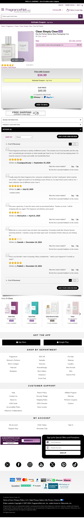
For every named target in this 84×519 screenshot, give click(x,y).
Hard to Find (70, 375)
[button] (3, 9)
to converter (75, 41)
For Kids (71, 357)
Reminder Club (42, 428)
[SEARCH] (80, 16)
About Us (13, 400)
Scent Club (42, 378)
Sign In (60, 5)
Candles (71, 364)
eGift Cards (13, 403)
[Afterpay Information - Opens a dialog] (36, 97)
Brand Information (10, 120)
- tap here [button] (42, 22)
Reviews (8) (7, 129)
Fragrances (10, 26)
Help (78, 5)
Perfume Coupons (70, 400)
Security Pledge (42, 396)
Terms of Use (8, 500)
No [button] (77, 166)
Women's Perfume (13, 360)
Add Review (12, 67)
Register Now (13, 428)
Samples (42, 360)
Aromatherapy (42, 367)
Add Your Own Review (67, 136)
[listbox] (59, 45)
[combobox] (42, 16)
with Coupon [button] (42, 72)
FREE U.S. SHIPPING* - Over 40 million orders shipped (42, 1)
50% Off (42, 357)
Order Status (69, 5)
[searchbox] (39, 16)
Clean (17, 26)
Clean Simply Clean (26, 26)
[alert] (58, 10)
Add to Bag (42, 105)
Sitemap (71, 396)
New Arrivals (70, 367)
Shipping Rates (42, 400)
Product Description (11, 125)
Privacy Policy (19, 500)
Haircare (13, 367)
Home (3, 26)
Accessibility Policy (13, 407)
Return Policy (42, 393)
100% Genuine (42, 403)
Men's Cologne (13, 364)
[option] (59, 45)
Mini (70, 371)
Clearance (42, 375)
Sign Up (63, 453)
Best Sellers (42, 371)
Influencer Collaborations (13, 411)
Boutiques (13, 371)
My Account (13, 425)
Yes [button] (72, 166)
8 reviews (4, 67)
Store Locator (42, 407)
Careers (71, 403)
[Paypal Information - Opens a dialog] (49, 97)
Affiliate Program (71, 393)
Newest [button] (18, 137)
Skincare (42, 364)
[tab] (42, 120)
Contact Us (13, 396)
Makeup (71, 360)
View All (7, 298)
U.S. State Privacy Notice (35, 500)
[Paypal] (37, 480)
